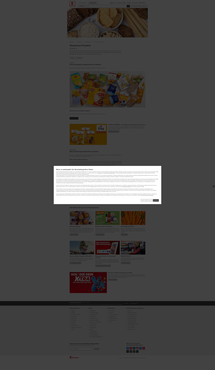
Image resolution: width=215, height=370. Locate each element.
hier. (143, 186)
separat (99, 173)
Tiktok (131, 351)
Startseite (72, 41)
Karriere (140, 6)
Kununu (127, 351)
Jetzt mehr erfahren (113, 279)
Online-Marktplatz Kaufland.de (135, 308)
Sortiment (79, 41)
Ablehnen (144, 200)
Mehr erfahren (124, 234)
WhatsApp (137, 351)
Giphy (134, 351)
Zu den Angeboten (74, 118)
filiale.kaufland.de (75, 308)
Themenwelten (88, 41)
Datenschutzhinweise (126, 357)
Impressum (120, 357)
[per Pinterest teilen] (74, 48)
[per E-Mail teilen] (70, 48)
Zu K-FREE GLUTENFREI (114, 131)
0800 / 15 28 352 (86, 302)
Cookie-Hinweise (133, 357)
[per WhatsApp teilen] (76, 48)
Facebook (127, 348)
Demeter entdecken (100, 234)
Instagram (137, 348)
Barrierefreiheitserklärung (141, 357)
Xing (134, 348)
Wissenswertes (79, 57)
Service (91, 308)
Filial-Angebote (93, 2)
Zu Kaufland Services (126, 263)
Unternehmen (134, 6)
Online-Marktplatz (82, 2)
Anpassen (150, 200)
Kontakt (143, 6)
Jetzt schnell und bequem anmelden (103, 265)
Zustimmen (156, 200)
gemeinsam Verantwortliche (109, 173)
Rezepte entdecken (74, 234)
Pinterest (143, 348)
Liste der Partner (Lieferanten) (147, 195)
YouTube (131, 348)
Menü (82, 6)
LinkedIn (140, 348)
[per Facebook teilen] (72, 48)
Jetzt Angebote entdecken (75, 263)
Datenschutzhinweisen (126, 186)
